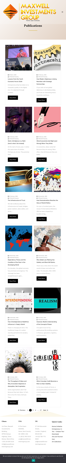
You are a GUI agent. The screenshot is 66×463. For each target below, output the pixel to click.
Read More (13, 97)
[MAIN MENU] (62, 12)
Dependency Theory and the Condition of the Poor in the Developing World (17, 262)
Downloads (55, 434)
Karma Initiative (57, 426)
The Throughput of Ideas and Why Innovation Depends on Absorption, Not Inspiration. (17, 383)
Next (44, 410)
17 (41, 410)
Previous (22, 410)
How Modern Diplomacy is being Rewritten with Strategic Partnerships (47, 81)
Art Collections (56, 441)
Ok (33, 460)
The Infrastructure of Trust (16, 200)
